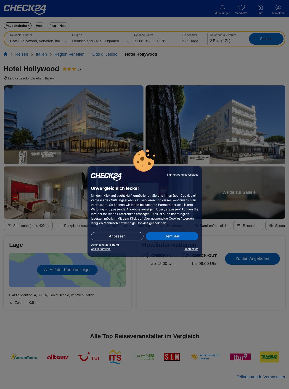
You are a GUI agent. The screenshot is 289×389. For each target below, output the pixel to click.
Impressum (191, 248)
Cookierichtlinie (101, 248)
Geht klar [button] (172, 236)
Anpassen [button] (117, 236)
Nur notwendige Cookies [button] (182, 174)
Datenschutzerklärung (105, 244)
